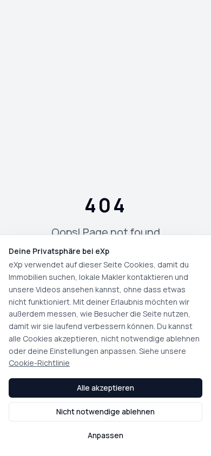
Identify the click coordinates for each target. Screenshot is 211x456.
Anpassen (105, 435)
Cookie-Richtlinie (39, 363)
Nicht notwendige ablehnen (105, 411)
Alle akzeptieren (105, 388)
